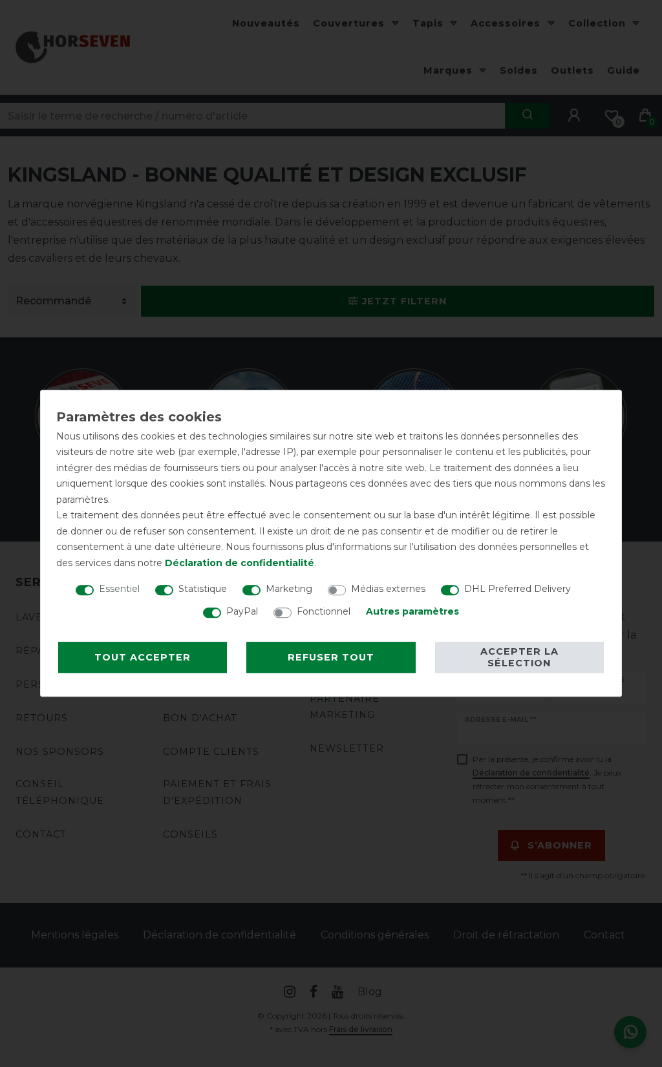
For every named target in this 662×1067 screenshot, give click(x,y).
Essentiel (119, 589)
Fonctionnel (323, 611)
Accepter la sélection (519, 657)
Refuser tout (331, 657)
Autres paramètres (412, 611)
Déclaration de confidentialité (239, 563)
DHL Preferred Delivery (517, 589)
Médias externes (388, 589)
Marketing (289, 589)
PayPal (242, 611)
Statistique (202, 589)
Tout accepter (142, 657)
